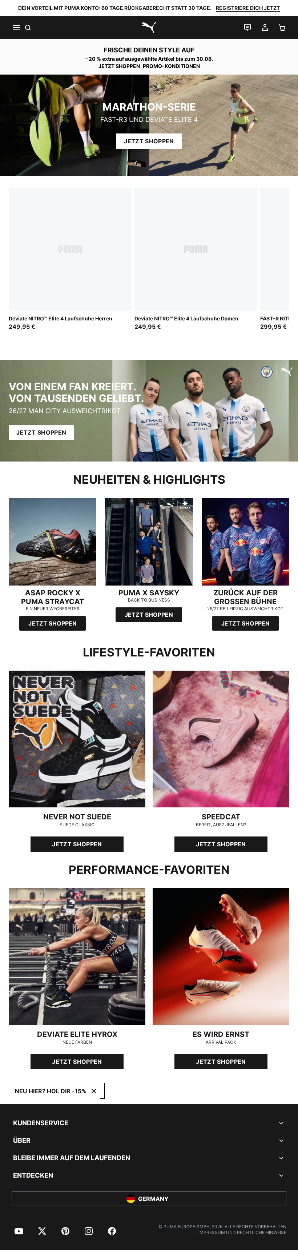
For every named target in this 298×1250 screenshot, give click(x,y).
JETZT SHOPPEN (119, 66)
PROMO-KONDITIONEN (171, 66)
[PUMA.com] (149, 27)
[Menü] (16, 27)
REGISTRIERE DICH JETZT (248, 8)
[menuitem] (19, 1231)
